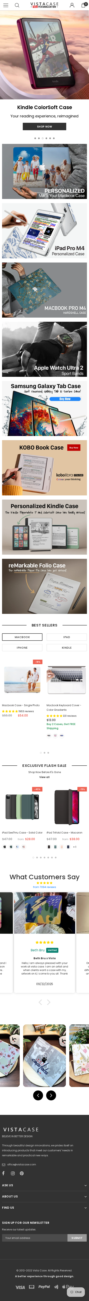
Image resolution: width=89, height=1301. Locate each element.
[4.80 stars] (44, 883)
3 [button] (42, 138)
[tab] (22, 637)
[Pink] (61, 846)
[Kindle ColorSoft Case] (44, 54)
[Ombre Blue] (61, 736)
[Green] (55, 846)
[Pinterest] (23, 1173)
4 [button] (46, 138)
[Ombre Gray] (49, 736)
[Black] (4, 846)
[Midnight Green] (10, 846)
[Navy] (68, 846)
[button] (41, 1002)
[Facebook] (5, 1173)
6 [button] (54, 138)
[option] (44, 71)
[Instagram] (14, 1173)
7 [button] (56, 857)
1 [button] (35, 138)
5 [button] (50, 138)
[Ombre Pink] (55, 736)
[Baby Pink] (23, 846)
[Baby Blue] (17, 846)
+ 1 (74, 847)
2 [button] (39, 138)
